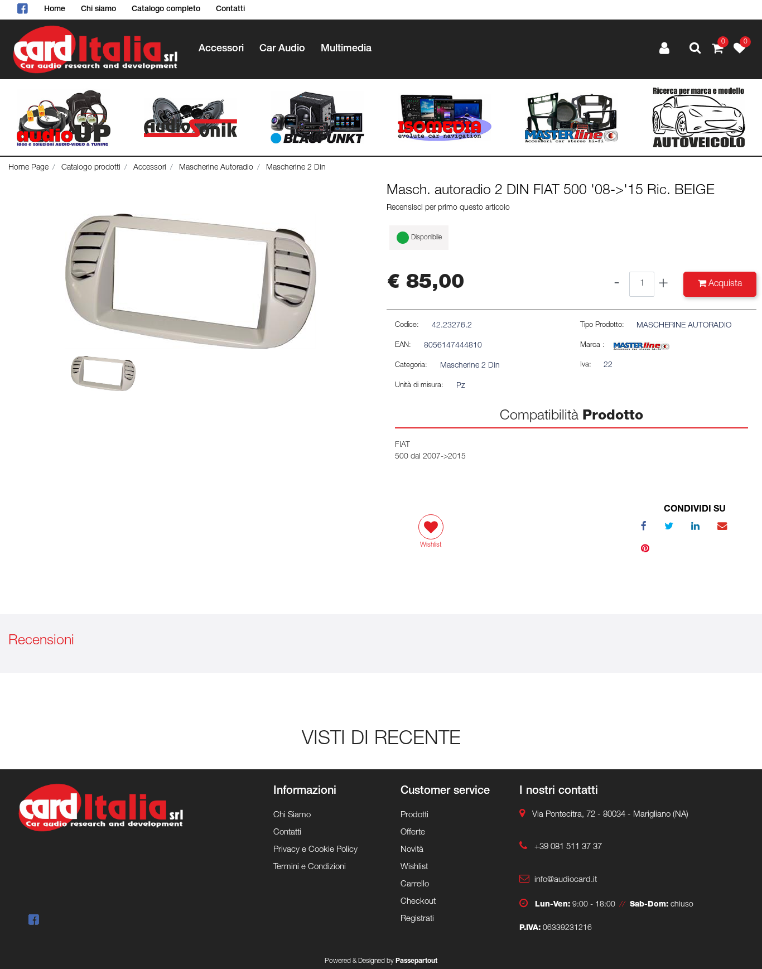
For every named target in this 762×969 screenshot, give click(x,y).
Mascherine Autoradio (216, 168)
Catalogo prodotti (90, 168)
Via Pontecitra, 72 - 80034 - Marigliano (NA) (610, 815)
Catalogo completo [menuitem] (166, 9)
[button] (190, 282)
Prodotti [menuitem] (414, 815)
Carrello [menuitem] (415, 884)
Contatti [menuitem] (230, 9)
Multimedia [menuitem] (346, 49)
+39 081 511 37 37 (568, 847)
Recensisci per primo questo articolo (448, 208)
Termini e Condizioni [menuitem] (309, 867)
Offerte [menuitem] (413, 832)
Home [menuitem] (54, 9)
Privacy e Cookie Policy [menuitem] (315, 850)
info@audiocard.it (565, 880)
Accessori (149, 168)
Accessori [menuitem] (221, 49)
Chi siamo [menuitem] (98, 9)
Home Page (28, 168)
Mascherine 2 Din (296, 168)
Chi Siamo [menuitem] (292, 815)
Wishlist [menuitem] (414, 867)
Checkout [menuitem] (418, 902)
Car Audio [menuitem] (282, 49)
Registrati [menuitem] (417, 919)
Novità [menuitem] (412, 850)
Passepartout (416, 961)
